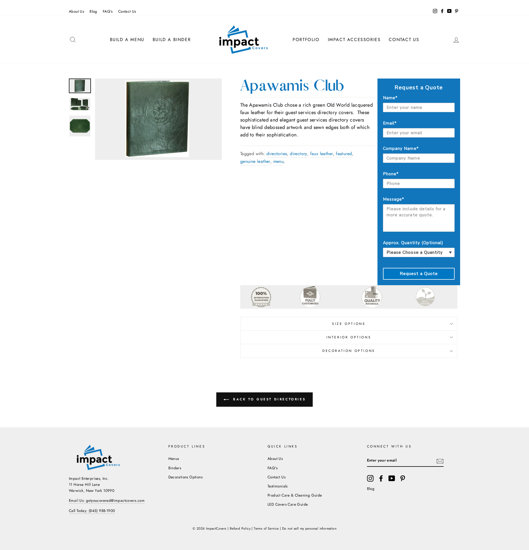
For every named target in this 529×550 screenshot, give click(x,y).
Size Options (348, 323)
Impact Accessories (354, 39)
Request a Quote (419, 274)
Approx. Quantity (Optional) (413, 243)
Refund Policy (240, 528)
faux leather (321, 153)
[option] (158, 119)
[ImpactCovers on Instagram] (370, 478)
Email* (390, 123)
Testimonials (278, 486)
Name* (390, 98)
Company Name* (401, 148)
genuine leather (255, 161)
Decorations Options (185, 477)
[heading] (419, 87)
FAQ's (108, 11)
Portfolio (306, 39)
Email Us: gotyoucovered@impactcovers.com (107, 500)
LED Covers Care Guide (288, 504)
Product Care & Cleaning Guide (295, 495)
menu (278, 161)
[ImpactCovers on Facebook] (381, 478)
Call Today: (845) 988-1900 (92, 510)
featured (344, 153)
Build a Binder (172, 39)
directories (276, 153)
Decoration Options (348, 350)
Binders (174, 468)
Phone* (391, 174)
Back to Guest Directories (268, 399)
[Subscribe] (440, 460)
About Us (76, 11)
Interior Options (348, 337)
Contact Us (127, 11)
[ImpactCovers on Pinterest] (402, 478)
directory (298, 153)
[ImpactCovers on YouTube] (391, 478)
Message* (393, 199)
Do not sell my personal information (309, 528)
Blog (93, 11)
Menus (173, 458)
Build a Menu (127, 39)
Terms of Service (266, 528)
